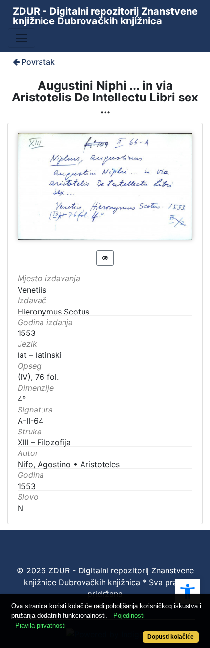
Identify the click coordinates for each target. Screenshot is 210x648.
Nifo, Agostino (44, 464)
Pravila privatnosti (40, 625)
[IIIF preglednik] (105, 258)
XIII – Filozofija (44, 442)
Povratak (38, 62)
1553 (27, 486)
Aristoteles (100, 464)
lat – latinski (40, 355)
